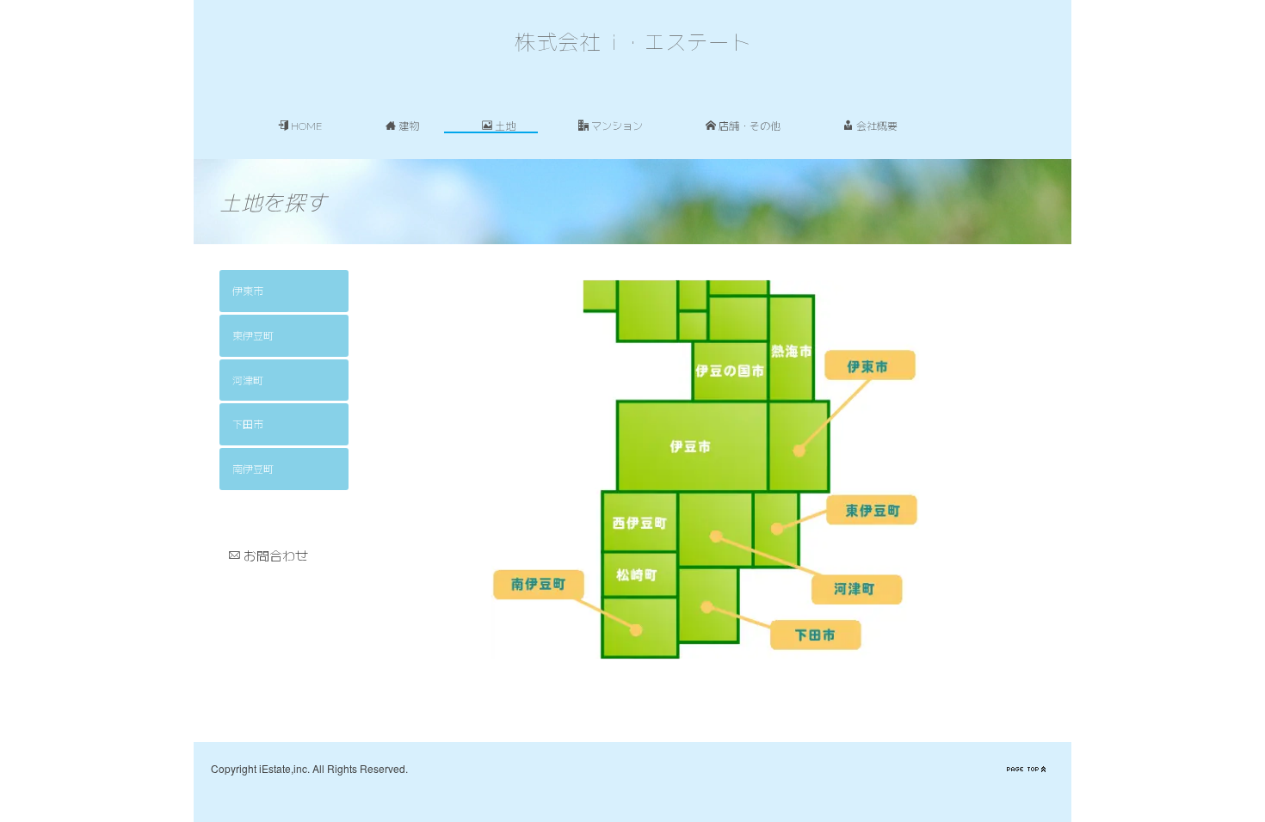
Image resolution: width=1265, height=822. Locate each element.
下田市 (247, 423)
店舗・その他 (750, 125)
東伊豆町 (253, 335)
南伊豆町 (253, 468)
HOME (307, 125)
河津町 (247, 379)
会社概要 (877, 125)
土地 (505, 125)
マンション (617, 125)
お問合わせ (276, 555)
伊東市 (247, 290)
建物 (408, 125)
